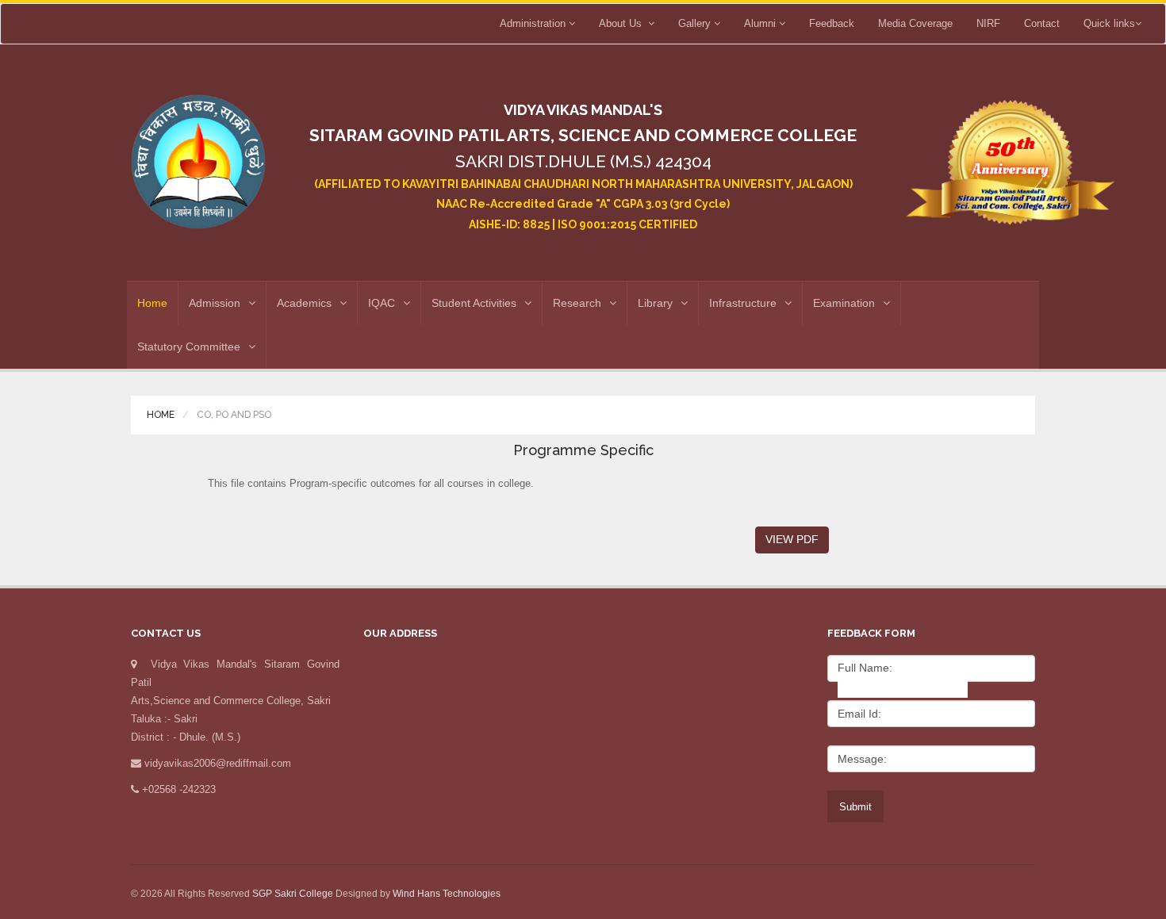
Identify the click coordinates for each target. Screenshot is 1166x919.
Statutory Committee (188, 346)
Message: (862, 758)
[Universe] (198, 155)
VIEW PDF (792, 539)
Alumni (761, 23)
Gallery (696, 23)
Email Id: (859, 713)
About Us (623, 23)
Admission (214, 303)
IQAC (381, 303)
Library (655, 303)
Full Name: (865, 667)
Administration (534, 23)
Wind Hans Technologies (447, 893)
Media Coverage (915, 23)
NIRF (988, 23)
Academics (304, 303)
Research (577, 303)
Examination (844, 303)
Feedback (831, 23)
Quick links (1109, 23)
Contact (1042, 23)
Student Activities (473, 303)
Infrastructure (743, 303)
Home (152, 303)
